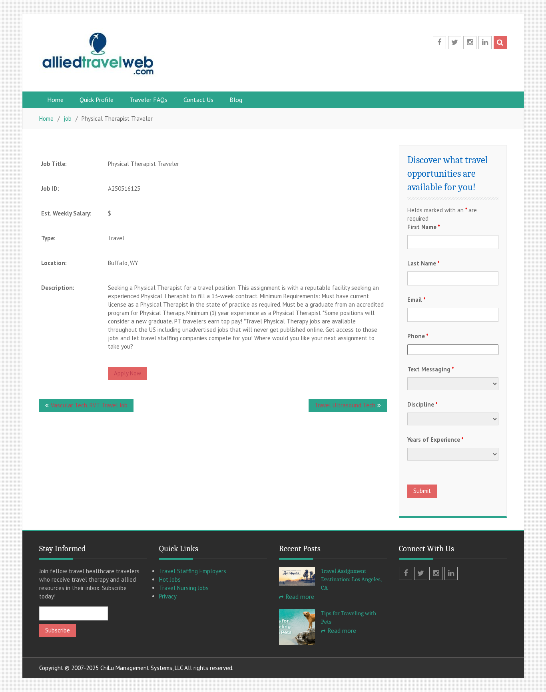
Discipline (422, 404)
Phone (417, 336)
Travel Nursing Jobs (184, 588)
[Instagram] (469, 42)
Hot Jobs (170, 579)
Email (416, 299)
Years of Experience (435, 439)
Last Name (423, 263)
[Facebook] (439, 42)
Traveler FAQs (148, 100)
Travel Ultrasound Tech (345, 405)
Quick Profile (97, 100)
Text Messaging (430, 369)
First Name (423, 227)
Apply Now (127, 373)
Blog (235, 100)
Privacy (168, 596)
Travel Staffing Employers (192, 571)
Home (55, 100)
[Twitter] (454, 42)
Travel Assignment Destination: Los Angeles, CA (351, 579)
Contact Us (198, 100)
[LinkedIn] (485, 42)
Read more (299, 596)
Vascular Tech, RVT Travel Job (89, 405)
